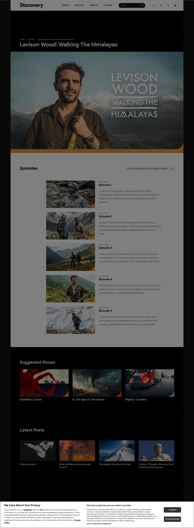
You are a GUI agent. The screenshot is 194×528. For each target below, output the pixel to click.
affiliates (28, 510)
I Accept (172, 510)
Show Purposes (172, 519)
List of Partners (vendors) (99, 524)
